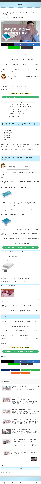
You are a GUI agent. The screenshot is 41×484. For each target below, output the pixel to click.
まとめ (8, 118)
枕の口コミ (3, 356)
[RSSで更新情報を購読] (20, 373)
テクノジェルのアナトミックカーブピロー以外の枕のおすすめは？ (19, 106)
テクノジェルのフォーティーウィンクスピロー (18, 111)
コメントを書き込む (20, 468)
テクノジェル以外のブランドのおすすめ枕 (16, 113)
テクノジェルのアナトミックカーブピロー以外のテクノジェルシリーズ (21, 108)
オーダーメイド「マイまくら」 (15, 116)
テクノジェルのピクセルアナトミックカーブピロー (18, 109)
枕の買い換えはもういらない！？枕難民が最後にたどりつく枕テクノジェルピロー (20, 97)
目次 (19, 102)
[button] (27, 47)
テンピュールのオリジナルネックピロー (16, 114)
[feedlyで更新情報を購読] (30, 370)
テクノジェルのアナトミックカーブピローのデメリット (17, 104)
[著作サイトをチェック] (10, 370)
